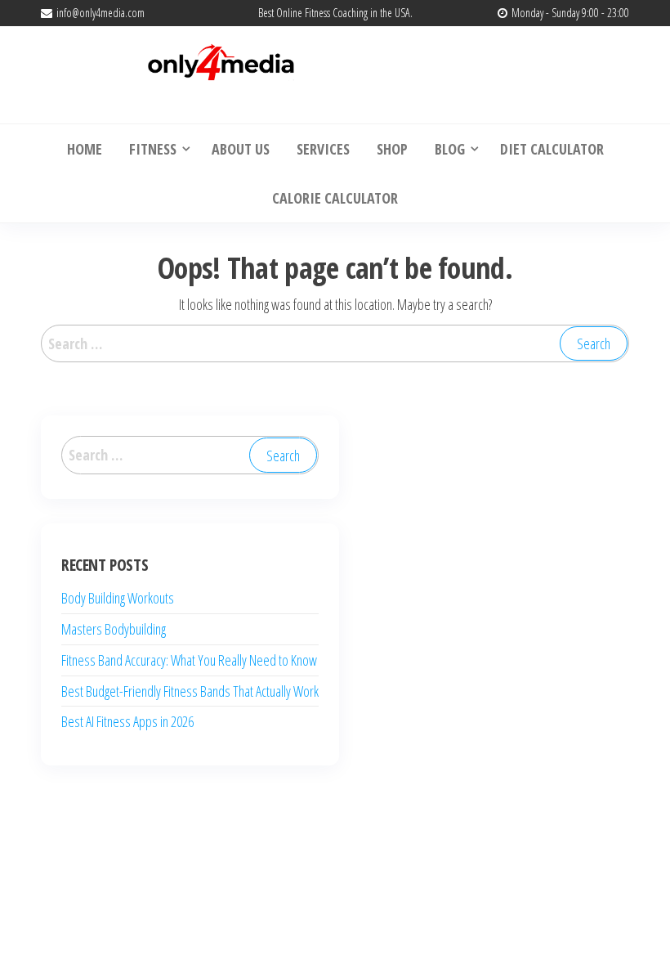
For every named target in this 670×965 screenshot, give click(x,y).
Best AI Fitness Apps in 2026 (127, 721)
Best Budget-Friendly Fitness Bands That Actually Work (190, 691)
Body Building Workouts (117, 598)
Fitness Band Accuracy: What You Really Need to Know (189, 660)
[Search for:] (335, 344)
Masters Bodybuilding (113, 629)
